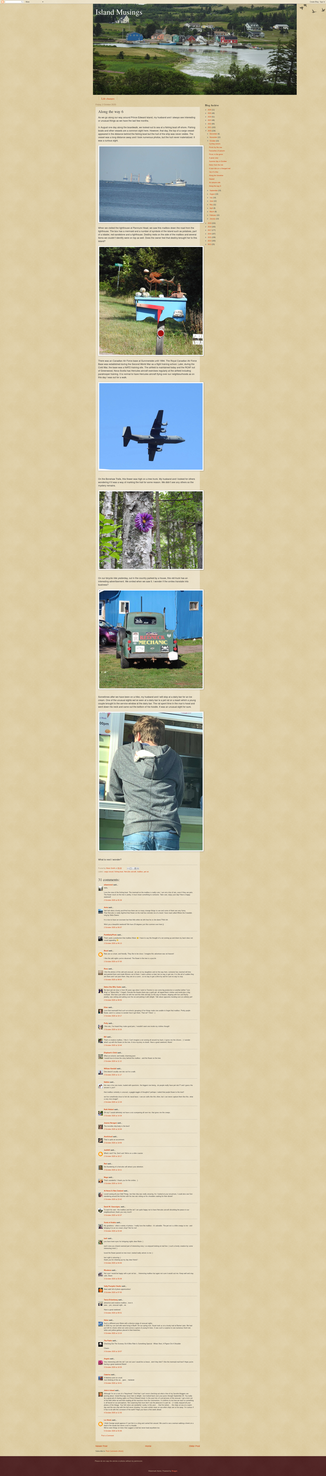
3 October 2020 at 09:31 (113, 1313)
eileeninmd (108, 885)
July (211, 198)
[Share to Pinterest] (138, 868)
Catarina (107, 1375)
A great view (213, 158)
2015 (210, 237)
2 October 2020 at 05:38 (113, 900)
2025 (210, 113)
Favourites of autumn (217, 151)
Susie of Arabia (110, 1222)
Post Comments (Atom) (114, 1451)
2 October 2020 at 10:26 (113, 1029)
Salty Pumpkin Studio (112, 1286)
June (212, 201)
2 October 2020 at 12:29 (113, 1102)
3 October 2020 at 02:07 (113, 1215)
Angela (106, 1359)
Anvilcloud (108, 1137)
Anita (106, 907)
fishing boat (118, 872)
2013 (210, 244)
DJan (106, 1007)
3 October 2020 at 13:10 (113, 1333)
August (212, 194)
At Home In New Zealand (113, 1191)
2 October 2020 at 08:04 (113, 980)
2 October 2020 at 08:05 (113, 1000)
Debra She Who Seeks (112, 987)
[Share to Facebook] (135, 868)
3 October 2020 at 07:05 (113, 1292)
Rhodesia (107, 1270)
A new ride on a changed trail (219, 168)
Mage (106, 1177)
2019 (210, 223)
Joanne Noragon (110, 1123)
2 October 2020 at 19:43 (113, 1183)
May (211, 205)
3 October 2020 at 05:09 (113, 1279)
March (212, 212)
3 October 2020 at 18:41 (113, 1383)
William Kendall (110, 1069)
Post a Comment (107, 1436)
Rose (106, 969)
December (214, 134)
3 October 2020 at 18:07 (113, 1351)
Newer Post (101, 1446)
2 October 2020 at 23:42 (113, 1199)
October (213, 141)
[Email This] (128, 868)
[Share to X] (133, 868)
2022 (210, 124)
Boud (106, 951)
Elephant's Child (110, 1053)
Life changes (107, 98)
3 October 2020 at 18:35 (113, 1367)
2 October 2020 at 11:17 (113, 1075)
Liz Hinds (107, 1420)
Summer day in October (218, 161)
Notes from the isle (216, 165)
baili (105, 1238)
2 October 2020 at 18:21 (113, 1170)
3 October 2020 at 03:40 (113, 1231)
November (214, 137)
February (213, 215)
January (213, 219)
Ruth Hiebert (109, 1109)
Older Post (194, 1446)
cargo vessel (108, 872)
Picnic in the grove (216, 154)
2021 (210, 127)
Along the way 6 (215, 186)
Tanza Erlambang (111, 1300)
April (211, 208)
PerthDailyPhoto (110, 935)
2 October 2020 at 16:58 (113, 1129)
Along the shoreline (216, 175)
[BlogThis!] (130, 868)
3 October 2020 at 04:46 (113, 1263)
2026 (210, 110)
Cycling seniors (214, 144)
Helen (106, 1320)
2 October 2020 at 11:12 (113, 1061)
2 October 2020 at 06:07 (113, 927)
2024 (210, 117)
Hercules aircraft (130, 872)
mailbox (140, 872)
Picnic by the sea (215, 147)
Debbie (106, 1082)
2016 (210, 234)
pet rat (146, 872)
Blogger (174, 1471)
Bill (105, 1037)
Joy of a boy (213, 172)
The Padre (108, 1341)
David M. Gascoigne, (112, 1207)
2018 (210, 227)
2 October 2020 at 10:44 (113, 1045)
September (214, 190)
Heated (211, 179)
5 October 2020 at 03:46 (113, 1431)
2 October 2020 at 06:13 (113, 943)
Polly (106, 1023)
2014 (210, 241)
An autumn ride (214, 182)
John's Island (109, 1390)
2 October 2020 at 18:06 (113, 1143)
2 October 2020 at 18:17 (113, 1156)
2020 (210, 131)
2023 (210, 120)
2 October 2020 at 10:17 (113, 1016)
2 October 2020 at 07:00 (113, 961)
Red (105, 1164)
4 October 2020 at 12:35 (113, 1413)
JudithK (107, 1150)
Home (148, 1446)
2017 (210, 230)
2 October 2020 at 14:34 (113, 1116)
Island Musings (119, 12)
